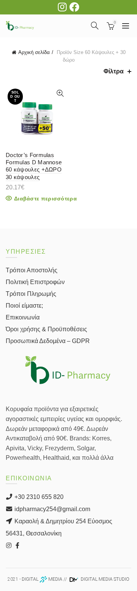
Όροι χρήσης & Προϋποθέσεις (46, 329)
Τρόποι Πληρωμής (31, 294)
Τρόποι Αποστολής (31, 270)
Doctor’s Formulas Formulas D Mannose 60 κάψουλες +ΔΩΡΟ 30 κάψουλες (34, 166)
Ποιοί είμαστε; (24, 305)
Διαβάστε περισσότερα (45, 198)
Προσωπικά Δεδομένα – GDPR (48, 341)
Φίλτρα (114, 71)
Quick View (60, 93)
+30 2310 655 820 (38, 497)
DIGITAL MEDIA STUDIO (104, 579)
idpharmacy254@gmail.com (51, 509)
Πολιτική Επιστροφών (35, 282)
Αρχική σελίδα (34, 52)
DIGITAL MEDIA (42, 579)
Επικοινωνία (23, 317)
